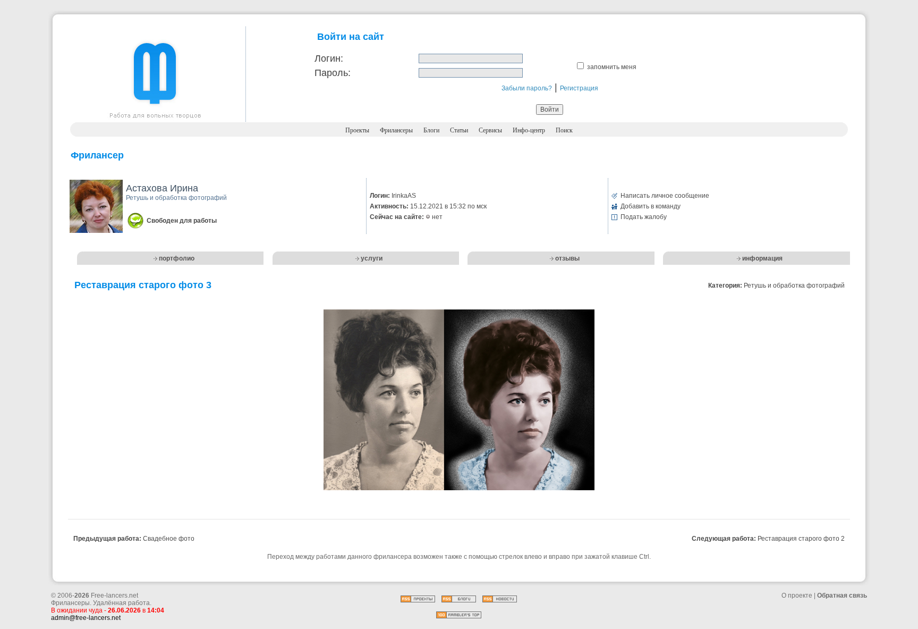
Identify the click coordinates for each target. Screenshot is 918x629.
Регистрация (579, 88)
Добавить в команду (650, 206)
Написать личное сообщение (664, 195)
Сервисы (490, 130)
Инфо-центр (529, 130)
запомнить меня (611, 67)
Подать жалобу (643, 217)
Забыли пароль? (527, 88)
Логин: (328, 58)
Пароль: (332, 73)
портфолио (176, 258)
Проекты (357, 130)
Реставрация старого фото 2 (801, 538)
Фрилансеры (396, 130)
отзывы (567, 258)
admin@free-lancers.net (86, 618)
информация (762, 258)
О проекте (796, 595)
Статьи (459, 130)
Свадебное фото (168, 538)
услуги (371, 258)
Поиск (564, 130)
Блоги (431, 130)
